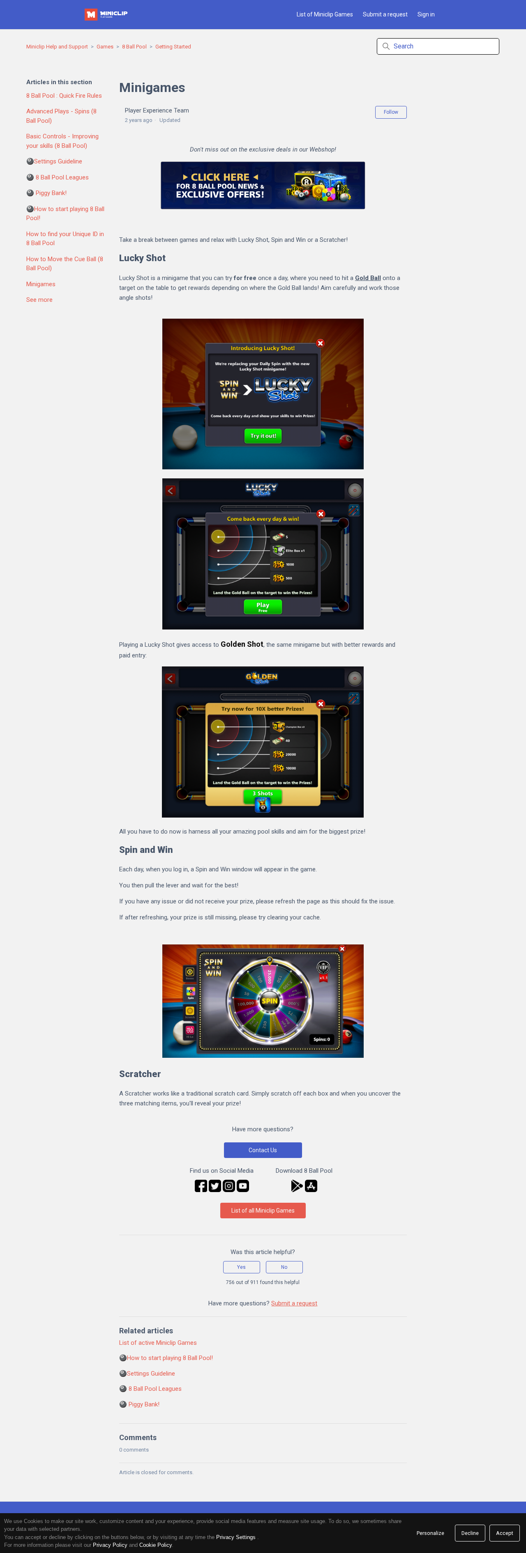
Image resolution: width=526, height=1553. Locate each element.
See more (39, 299)
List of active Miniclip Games (158, 1342)
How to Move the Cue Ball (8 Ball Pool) (64, 263)
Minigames (40, 284)
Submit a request (385, 14)
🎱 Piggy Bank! (46, 193)
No (284, 1267)
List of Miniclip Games (325, 14)
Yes (241, 1267)
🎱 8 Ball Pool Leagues (57, 177)
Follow (391, 112)
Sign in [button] (426, 14)
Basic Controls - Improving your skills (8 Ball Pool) (62, 141)
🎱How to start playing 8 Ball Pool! (65, 213)
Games (105, 47)
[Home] (107, 14)
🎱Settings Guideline (54, 161)
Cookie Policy (155, 1545)
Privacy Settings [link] (236, 1537)
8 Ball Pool (134, 47)
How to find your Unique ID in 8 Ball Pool (65, 238)
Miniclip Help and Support (57, 47)
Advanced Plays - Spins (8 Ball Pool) (61, 116)
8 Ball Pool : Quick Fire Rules (64, 95)
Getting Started (173, 47)
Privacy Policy (110, 1545)
